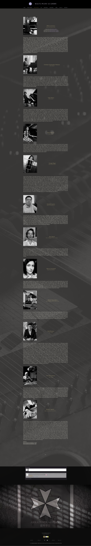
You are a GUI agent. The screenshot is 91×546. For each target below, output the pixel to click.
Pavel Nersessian (50, 39)
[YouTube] (47, 540)
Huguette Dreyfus (56, 39)
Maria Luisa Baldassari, (33, 40)
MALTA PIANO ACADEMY (45, 4)
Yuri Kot (28, 40)
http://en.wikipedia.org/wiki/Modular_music (29, 443)
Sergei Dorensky (39, 39)
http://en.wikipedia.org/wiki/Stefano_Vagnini (30, 442)
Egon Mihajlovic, (63, 39)
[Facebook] (44, 540)
